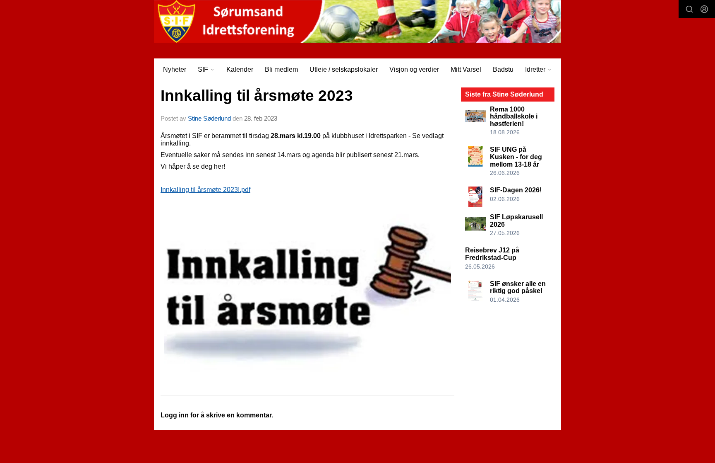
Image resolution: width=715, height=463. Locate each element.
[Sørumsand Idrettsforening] (357, 21)
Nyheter (174, 69)
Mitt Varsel (466, 69)
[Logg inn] (704, 9)
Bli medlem (281, 69)
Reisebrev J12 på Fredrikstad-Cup (492, 254)
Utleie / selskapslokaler (344, 69)
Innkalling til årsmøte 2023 (257, 95)
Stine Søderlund (209, 118)
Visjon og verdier (414, 69)
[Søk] (689, 9)
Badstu (503, 69)
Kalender (239, 69)
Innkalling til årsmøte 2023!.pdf (205, 189)
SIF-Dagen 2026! (516, 190)
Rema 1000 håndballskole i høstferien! (513, 116)
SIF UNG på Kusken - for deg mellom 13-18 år (516, 156)
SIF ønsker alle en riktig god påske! (518, 287)
